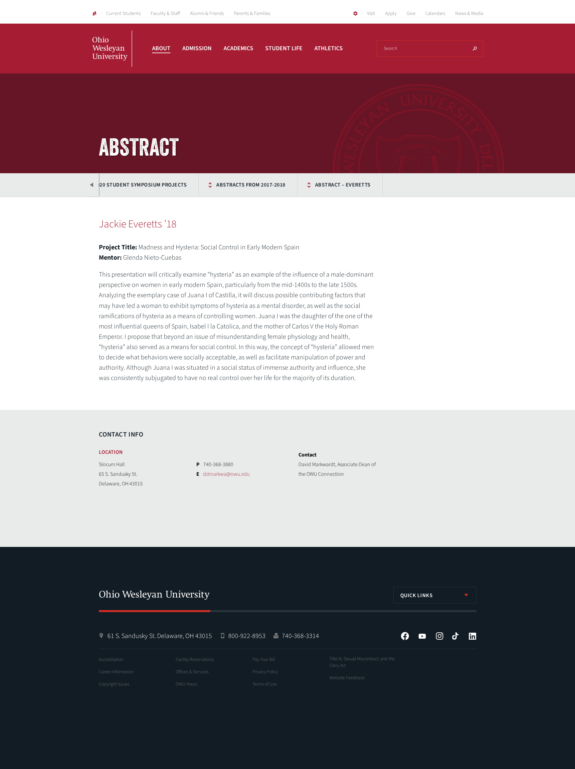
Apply (391, 13)
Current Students (123, 13)
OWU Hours (186, 684)
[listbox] (435, 595)
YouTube (422, 636)
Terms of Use (265, 684)
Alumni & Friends (207, 13)
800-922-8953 (247, 636)
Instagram (440, 636)
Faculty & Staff (165, 13)
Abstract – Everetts (343, 185)
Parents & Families (252, 13)
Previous (92, 184)
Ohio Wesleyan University (112, 56)
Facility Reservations (195, 659)
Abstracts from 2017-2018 (251, 185)
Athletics (328, 48)
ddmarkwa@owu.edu (226, 474)
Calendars (435, 13)
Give (411, 13)
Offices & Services (192, 672)
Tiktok (455, 636)
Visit (371, 13)
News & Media (469, 13)
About (161, 48)
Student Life (283, 48)
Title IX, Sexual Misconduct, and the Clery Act (362, 662)
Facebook (405, 636)
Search (475, 48)
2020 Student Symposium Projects (140, 185)
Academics (238, 48)
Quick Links (416, 595)
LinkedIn (473, 636)
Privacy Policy (265, 672)
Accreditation (111, 659)
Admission (197, 48)
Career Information (116, 672)
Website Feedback (347, 678)
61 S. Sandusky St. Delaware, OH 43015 (159, 636)
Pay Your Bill (264, 659)
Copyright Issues (114, 684)
